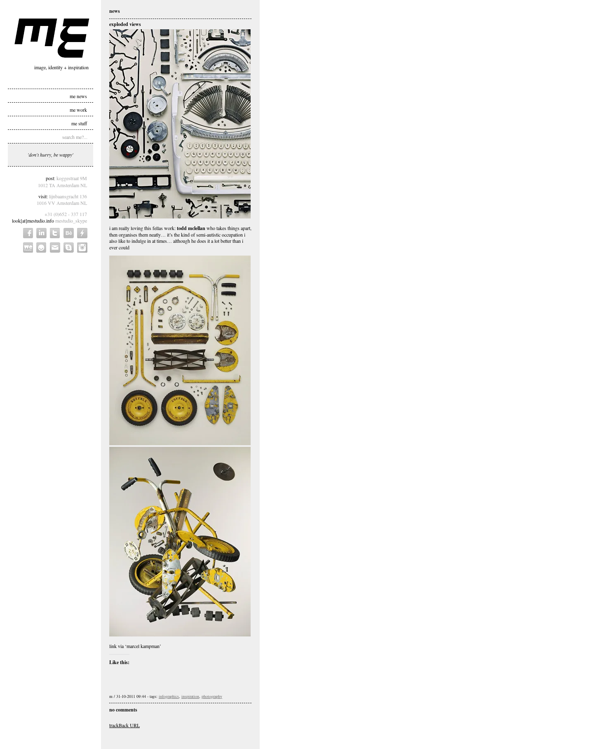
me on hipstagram (82, 247)
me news (78, 95)
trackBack (124, 725)
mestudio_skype (71, 220)
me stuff (79, 122)
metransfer (28, 247)
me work (78, 109)
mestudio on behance (68, 233)
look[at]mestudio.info (33, 220)
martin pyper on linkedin (41, 233)
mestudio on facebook (28, 233)
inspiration (190, 696)
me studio (51, 38)
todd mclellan (191, 228)
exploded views (125, 24)
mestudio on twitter (55, 233)
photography (212, 696)
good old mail (55, 247)
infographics (169, 696)
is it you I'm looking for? (41, 247)
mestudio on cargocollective (82, 233)
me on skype (68, 247)
